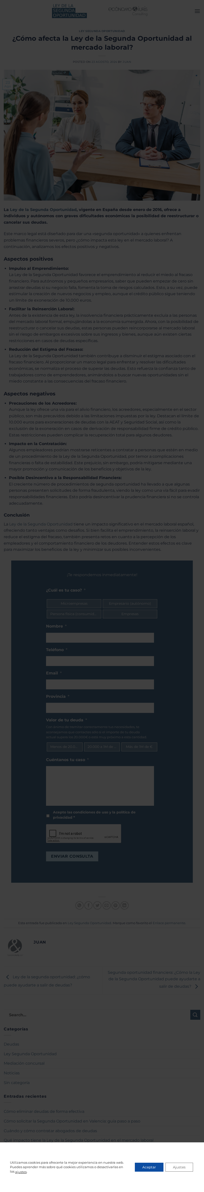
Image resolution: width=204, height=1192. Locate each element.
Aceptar (149, 1167)
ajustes (21, 1172)
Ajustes (179, 1167)
